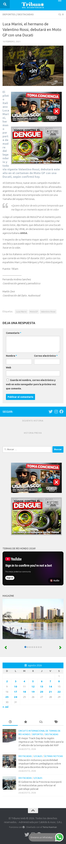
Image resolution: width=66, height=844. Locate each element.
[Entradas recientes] (10, 722)
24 (15, 696)
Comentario (13, 333)
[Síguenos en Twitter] (51, 411)
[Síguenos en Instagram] (56, 411)
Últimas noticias (53, 756)
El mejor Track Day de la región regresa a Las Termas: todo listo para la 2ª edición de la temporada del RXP (40, 742)
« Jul (5, 706)
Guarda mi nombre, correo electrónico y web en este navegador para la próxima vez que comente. (31, 384)
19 (33, 691)
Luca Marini (21, 311)
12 (33, 686)
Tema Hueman (50, 827)
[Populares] (25, 722)
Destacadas (26, 14)
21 (50, 691)
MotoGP (34, 311)
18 (24, 691)
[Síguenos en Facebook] (61, 411)
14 (50, 686)
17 (15, 691)
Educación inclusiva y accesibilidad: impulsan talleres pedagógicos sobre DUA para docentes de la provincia (39, 763)
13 (41, 686)
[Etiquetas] (55, 722)
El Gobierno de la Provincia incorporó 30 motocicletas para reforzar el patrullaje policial (40, 785)
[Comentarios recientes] (40, 722)
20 (41, 691)
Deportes (9, 14)
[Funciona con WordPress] (24, 827)
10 (15, 686)
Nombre (11, 355)
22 (59, 691)
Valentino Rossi (48, 311)
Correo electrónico (46, 355)
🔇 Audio (54, 580)
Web (8, 367)
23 (6, 696)
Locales (38, 756)
